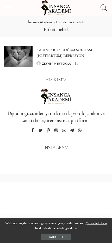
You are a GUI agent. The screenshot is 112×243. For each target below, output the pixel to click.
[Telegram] (72, 130)
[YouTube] (64, 130)
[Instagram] (56, 130)
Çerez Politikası (96, 223)
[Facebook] (33, 130)
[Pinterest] (48, 130)
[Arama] (103, 8)
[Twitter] (41, 130)
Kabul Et (56, 237)
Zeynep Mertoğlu (56, 63)
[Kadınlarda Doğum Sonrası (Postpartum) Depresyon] (18, 57)
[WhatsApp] (80, 130)
